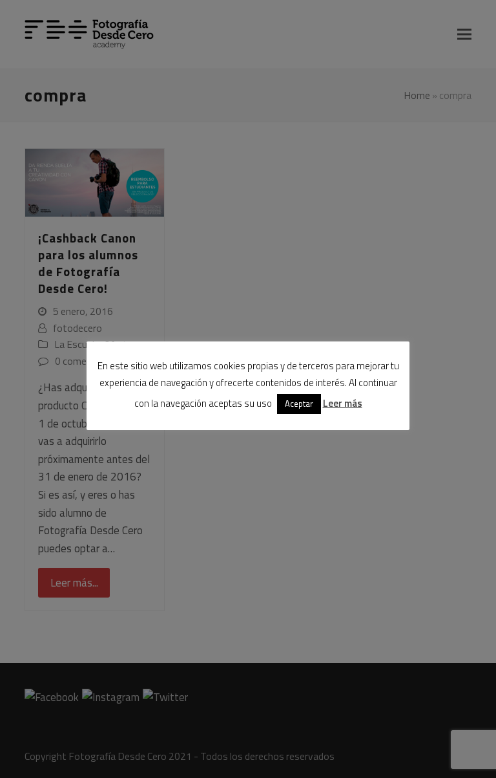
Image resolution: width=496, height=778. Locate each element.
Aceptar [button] (299, 403)
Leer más (342, 403)
